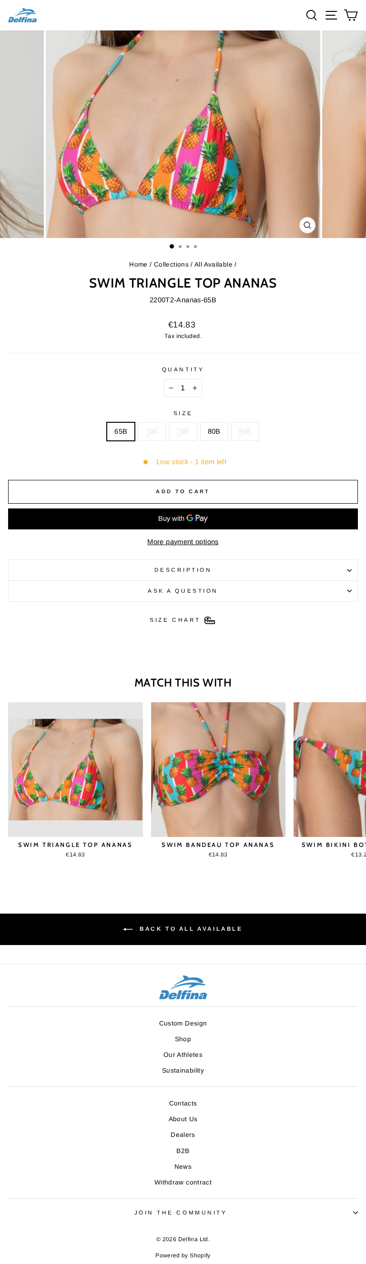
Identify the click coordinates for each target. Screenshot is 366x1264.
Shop (183, 1039)
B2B (182, 1151)
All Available (213, 264)
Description (183, 570)
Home (138, 264)
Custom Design (183, 1023)
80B (214, 431)
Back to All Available (189, 929)
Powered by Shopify (183, 1255)
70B (151, 431)
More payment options (182, 542)
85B (245, 431)
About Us (183, 1119)
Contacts (183, 1103)
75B (182, 431)
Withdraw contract (183, 1182)
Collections (171, 264)
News (183, 1166)
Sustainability (183, 1070)
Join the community (180, 1212)
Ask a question (183, 590)
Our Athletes (183, 1054)
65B (120, 431)
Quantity (183, 369)
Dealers (183, 1134)
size (183, 413)
